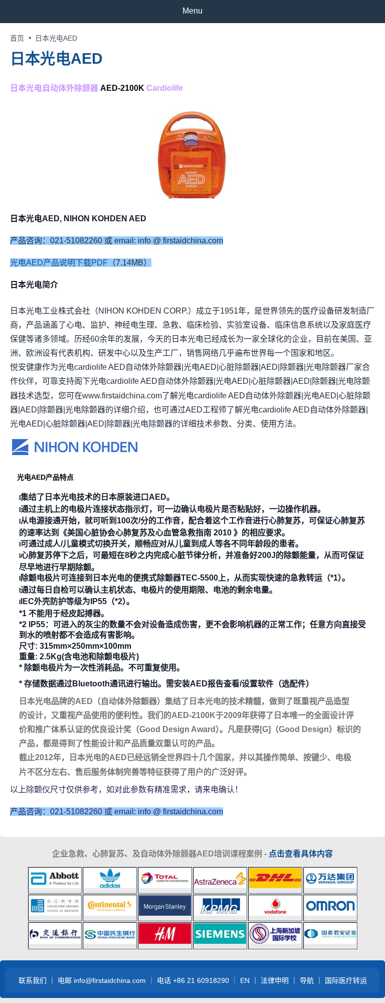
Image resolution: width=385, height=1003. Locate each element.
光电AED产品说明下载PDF (59, 262)
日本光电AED (56, 58)
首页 (17, 38)
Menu (192, 11)
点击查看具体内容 (301, 853)
